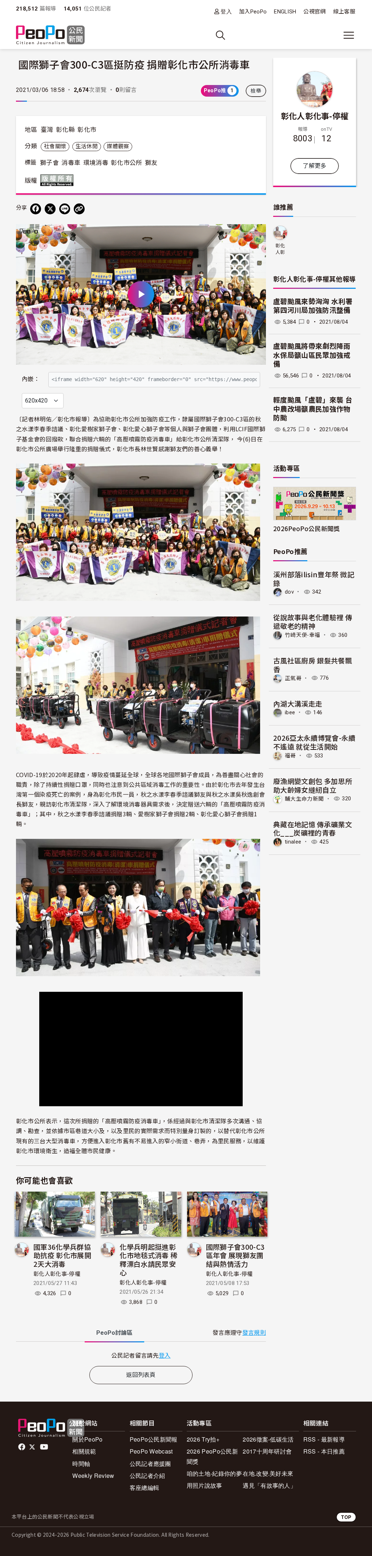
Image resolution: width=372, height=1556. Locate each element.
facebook (22, 1447)
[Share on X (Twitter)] (50, 208)
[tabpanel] (141, 1355)
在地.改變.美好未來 (268, 1473)
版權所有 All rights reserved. (58, 180)
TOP (346, 1516)
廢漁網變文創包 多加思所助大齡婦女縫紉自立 (312, 785)
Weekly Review (93, 1475)
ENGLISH (285, 11)
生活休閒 (87, 146)
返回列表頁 (141, 1374)
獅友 (151, 162)
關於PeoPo (87, 1439)
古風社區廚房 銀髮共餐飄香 (312, 664)
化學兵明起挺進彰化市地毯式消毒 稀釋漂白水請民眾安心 (148, 1259)
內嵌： (31, 379)
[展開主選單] (348, 35)
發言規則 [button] (254, 1332)
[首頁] (50, 35)
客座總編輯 (144, 1487)
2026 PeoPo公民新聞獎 (212, 1456)
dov (289, 592)
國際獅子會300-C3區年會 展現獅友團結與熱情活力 (235, 1255)
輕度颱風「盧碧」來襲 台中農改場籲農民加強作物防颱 (312, 409)
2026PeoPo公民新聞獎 (306, 528)
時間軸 (81, 1463)
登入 (226, 11)
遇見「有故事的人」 (269, 1485)
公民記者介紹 (147, 1475)
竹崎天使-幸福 (302, 635)
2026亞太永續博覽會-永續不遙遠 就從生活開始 (314, 742)
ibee (290, 712)
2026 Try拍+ (203, 1439)
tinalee (293, 841)
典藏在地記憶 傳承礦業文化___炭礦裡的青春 (312, 828)
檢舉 (256, 91)
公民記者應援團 (150, 1463)
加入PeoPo (253, 11)
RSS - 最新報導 (324, 1439)
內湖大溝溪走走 (297, 703)
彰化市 (86, 129)
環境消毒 (95, 162)
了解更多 (314, 165)
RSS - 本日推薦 (324, 1451)
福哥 (290, 755)
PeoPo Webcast (151, 1451)
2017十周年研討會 (267, 1451)
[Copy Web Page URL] (79, 208)
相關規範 (84, 1451)
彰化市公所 (126, 162)
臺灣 (47, 129)
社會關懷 (55, 146)
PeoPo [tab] (114, 1332)
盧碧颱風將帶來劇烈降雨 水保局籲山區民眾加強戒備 (312, 355)
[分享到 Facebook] (35, 208)
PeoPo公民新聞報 (154, 1439)
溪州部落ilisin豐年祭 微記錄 (313, 578)
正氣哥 (293, 678)
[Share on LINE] (64, 208)
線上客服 (344, 11)
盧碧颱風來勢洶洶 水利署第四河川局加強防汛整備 (312, 306)
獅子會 (49, 162)
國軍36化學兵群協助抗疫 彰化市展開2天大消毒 (62, 1255)
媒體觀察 (118, 146)
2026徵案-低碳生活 (268, 1439)
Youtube (44, 1447)
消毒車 (70, 162)
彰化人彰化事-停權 (56, 1274)
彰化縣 (65, 129)
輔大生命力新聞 (304, 798)
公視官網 (314, 11)
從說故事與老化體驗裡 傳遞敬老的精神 (312, 621)
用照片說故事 (204, 1485)
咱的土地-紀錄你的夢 (214, 1473)
